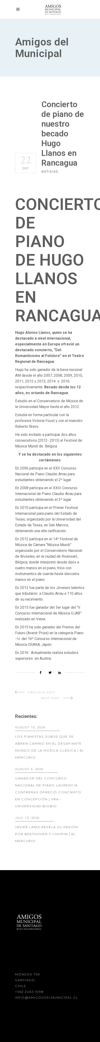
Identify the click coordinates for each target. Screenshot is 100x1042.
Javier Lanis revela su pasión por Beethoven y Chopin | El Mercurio (46, 834)
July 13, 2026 (27, 818)
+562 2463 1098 (29, 992)
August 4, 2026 (29, 769)
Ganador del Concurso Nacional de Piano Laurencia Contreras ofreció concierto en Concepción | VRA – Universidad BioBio (48, 792)
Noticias (49, 171)
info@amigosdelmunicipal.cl (46, 997)
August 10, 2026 (30, 727)
